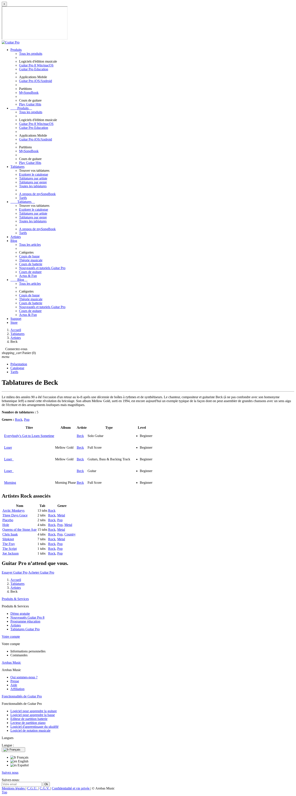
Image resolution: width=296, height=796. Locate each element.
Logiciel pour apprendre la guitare (33, 711)
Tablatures (17, 166)
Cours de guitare (30, 272)
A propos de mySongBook (37, 194)
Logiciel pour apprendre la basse (32, 715)
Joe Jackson (10, 553)
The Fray (8, 544)
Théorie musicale (30, 260)
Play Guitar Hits (30, 104)
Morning (10, 482)
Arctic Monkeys (13, 510)
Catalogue (17, 368)
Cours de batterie (30, 264)
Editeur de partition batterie (28, 719)
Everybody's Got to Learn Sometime (29, 436)
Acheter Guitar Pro (41, 572)
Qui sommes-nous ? (23, 677)
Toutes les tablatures (33, 186)
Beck (80, 436)
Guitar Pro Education (33, 69)
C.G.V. (45, 788)
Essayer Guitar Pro (15, 572)
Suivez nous (10, 772)
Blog (13, 241)
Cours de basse (29, 256)
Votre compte (11, 636)
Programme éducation (25, 621)
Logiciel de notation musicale (30, 730)
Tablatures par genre (33, 182)
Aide (13, 685)
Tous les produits (30, 53)
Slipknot (8, 539)
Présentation (18, 364)
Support (15, 318)
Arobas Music (11, 662)
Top (4, 792)
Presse (14, 681)
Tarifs (23, 198)
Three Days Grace (15, 515)
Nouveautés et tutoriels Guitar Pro (42, 268)
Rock (18, 419)
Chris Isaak (10, 534)
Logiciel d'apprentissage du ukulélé (34, 726)
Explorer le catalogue (33, 174)
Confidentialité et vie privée (71, 788)
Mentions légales (14, 788)
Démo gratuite (20, 613)
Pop (26, 419)
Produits (16, 50)
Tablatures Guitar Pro (25, 629)
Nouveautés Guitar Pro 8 (27, 617)
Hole (5, 525)
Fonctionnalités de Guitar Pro (22, 696)
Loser (8, 447)
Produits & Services (15, 599)
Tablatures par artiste (33, 178)
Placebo (7, 520)
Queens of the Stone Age (19, 529)
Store (14, 322)
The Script (9, 548)
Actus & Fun (28, 276)
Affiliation (17, 689)
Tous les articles (30, 244)
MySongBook (29, 92)
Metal (61, 515)
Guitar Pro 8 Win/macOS (36, 65)
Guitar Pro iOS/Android (35, 81)
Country (70, 534)
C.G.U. (32, 788)
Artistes (15, 237)
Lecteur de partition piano (28, 723)
